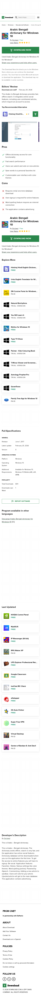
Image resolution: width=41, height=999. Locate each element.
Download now (22, 50)
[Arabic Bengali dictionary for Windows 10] (5, 36)
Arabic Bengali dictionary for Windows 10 (24, 33)
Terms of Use (7, 955)
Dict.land (7, 838)
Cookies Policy (8, 959)
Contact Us (6, 935)
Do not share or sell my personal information (18, 963)
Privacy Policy (7, 951)
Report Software (22, 501)
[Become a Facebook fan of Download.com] (4, 979)
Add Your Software (9, 931)
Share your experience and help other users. (19, 63)
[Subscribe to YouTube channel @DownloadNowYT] (13, 979)
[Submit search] (16, 17)
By (14, 40)
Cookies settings (8, 967)
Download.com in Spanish (12, 939)
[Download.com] (7, 17)
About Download (8, 927)
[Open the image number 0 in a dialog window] (19, 132)
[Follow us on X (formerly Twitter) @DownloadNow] (9, 979)
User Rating (14, 43)
